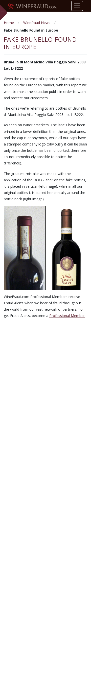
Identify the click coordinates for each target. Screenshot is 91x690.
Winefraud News (36, 22)
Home (9, 22)
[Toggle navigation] (77, 6)
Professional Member (67, 315)
